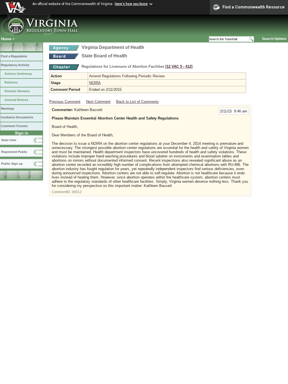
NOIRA (95, 83)
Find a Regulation (14, 56)
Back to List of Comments (137, 102)
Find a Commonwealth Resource (253, 7)
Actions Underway (18, 73)
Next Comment (98, 102)
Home (6, 39)
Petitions (11, 82)
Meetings (7, 108)
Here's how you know (131, 4)
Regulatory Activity (15, 65)
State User (8, 140)
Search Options (274, 38)
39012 (77, 192)
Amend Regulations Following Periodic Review (127, 76)
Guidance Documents (17, 117)
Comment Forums (14, 126)
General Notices (16, 99)
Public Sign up (12, 163)
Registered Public (14, 151)
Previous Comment (64, 102)
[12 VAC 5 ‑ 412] (178, 66)
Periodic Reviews (17, 91)
